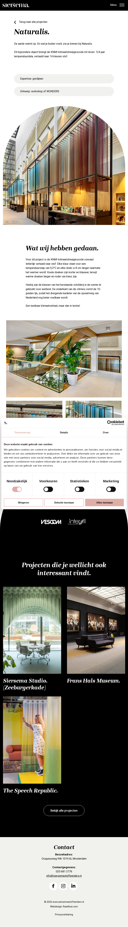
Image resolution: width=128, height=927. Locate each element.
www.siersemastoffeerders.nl (68, 902)
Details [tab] (64, 432)
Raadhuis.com (70, 906)
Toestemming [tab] (22, 432)
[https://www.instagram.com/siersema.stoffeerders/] (63, 886)
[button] (121, 5)
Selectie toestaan (64, 502)
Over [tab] (105, 432)
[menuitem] (53, 886)
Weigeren (23, 502)
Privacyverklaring (64, 914)
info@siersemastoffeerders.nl (64, 875)
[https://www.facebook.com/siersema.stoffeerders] (53, 886)
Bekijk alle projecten (64, 810)
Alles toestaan (104, 502)
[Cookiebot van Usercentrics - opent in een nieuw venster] (109, 422)
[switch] (48, 489)
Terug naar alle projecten (33, 21)
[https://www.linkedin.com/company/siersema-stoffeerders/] (73, 886)
